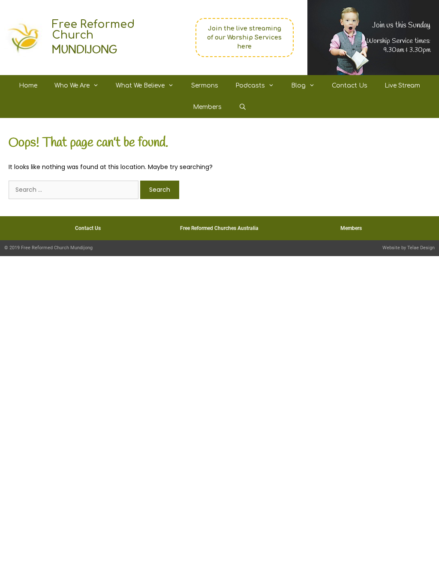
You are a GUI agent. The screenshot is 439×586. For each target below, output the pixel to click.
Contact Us (349, 85)
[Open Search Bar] (242, 107)
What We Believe (140, 85)
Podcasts (250, 85)
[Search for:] (74, 189)
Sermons (204, 85)
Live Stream (402, 85)
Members (207, 107)
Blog (298, 85)
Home (28, 85)
